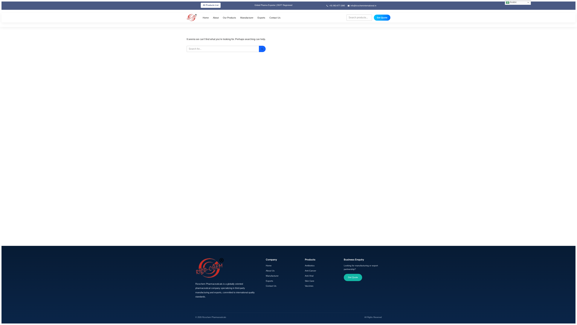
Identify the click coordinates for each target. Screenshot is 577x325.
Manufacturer (246, 17)
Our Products (229, 17)
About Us (270, 270)
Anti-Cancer (310, 270)
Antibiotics (309, 265)
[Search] (262, 49)
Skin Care (309, 281)
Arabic (513, 2)
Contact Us (275, 17)
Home (206, 17)
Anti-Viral (309, 276)
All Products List (210, 5)
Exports (261, 17)
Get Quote (382, 17)
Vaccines (309, 286)
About (216, 17)
